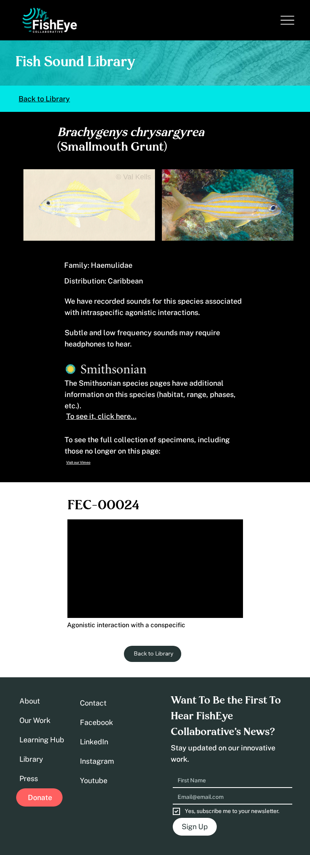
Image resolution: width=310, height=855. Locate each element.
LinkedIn (94, 741)
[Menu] (288, 20)
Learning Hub (41, 739)
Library (31, 759)
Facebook (96, 722)
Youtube (93, 780)
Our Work (34, 720)
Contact (93, 703)
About (29, 701)
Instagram (97, 761)
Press (28, 778)
